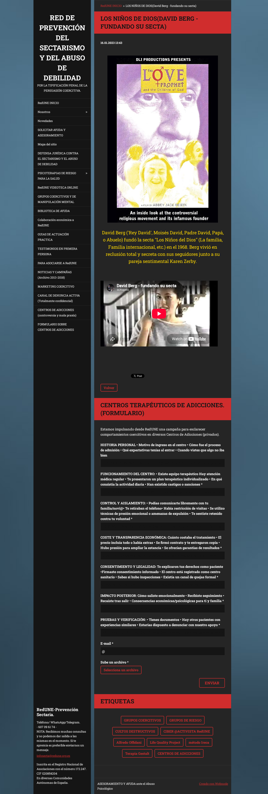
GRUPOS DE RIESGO (185, 720)
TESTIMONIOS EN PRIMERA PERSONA (57, 251)
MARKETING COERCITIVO (56, 286)
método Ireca (199, 742)
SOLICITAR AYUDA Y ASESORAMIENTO (52, 132)
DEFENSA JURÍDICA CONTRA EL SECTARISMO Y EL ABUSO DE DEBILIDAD (58, 158)
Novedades (45, 121)
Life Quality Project (165, 742)
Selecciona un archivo (121, 670)
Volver (109, 388)
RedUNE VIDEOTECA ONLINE (58, 187)
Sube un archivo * (114, 662)
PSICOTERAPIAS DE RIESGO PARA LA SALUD (57, 175)
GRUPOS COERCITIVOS (142, 720)
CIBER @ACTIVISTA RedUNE (187, 731)
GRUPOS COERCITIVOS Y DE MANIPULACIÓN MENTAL (57, 199)
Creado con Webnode (213, 784)
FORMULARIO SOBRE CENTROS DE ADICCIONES (56, 327)
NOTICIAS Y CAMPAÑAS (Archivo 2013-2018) (55, 274)
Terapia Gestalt (137, 753)
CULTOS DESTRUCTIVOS (135, 731)
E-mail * (106, 643)
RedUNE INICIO (48, 103)
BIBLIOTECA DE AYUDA (54, 211)
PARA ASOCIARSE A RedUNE (57, 263)
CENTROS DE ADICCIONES (179, 753)
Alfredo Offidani (129, 742)
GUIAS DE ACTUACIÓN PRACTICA (53, 237)
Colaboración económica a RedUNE (56, 222)
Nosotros (44, 112)
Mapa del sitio (47, 144)
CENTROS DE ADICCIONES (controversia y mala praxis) (57, 312)
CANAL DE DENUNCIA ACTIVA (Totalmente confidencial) (59, 298)
